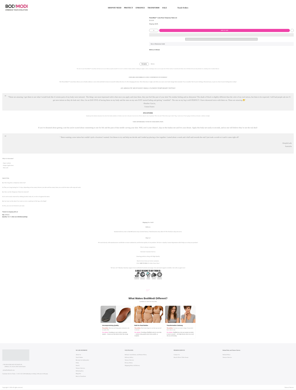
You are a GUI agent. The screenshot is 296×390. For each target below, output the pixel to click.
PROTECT (128, 8)
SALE (168, 8)
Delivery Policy (129, 357)
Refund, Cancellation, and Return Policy (136, 354)
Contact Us (177, 354)
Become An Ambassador (82, 360)
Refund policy (80, 371)
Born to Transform (81, 376)
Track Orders (182, 8)
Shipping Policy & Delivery (132, 365)
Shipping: (151, 24)
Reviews (153, 64)
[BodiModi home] (16, 8)
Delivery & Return (154, 49)
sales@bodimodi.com (8, 370)
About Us (78, 354)
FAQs (77, 362)
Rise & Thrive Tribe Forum (181, 357)
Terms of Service (80, 368)
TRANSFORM (153, 8)
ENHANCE (140, 8)
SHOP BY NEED (114, 8)
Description (144, 64)
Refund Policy (226, 354)
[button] (221, 35)
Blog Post (78, 373)
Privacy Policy (129, 362)
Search (77, 365)
